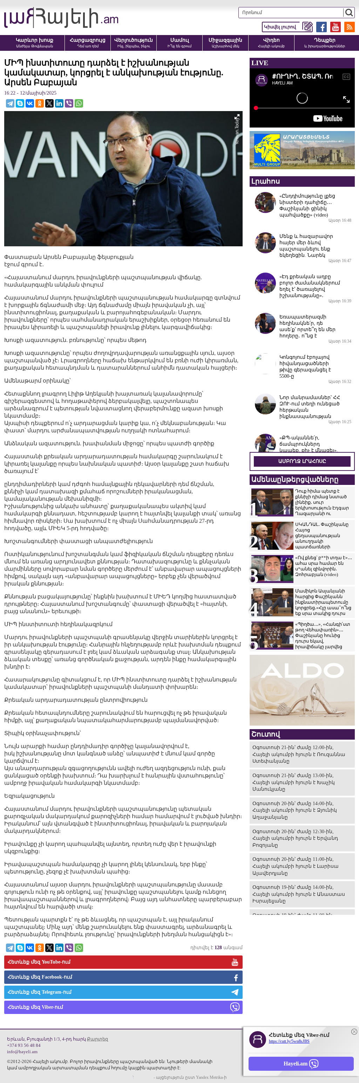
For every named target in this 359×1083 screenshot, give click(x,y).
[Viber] (69, 103)
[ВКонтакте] (30, 103)
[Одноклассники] (39, 103)
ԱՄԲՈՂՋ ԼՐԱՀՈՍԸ (302, 461)
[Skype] (20, 103)
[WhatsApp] (79, 103)
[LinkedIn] (59, 103)
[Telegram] (10, 103)
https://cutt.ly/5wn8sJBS (289, 1041)
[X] (49, 103)
